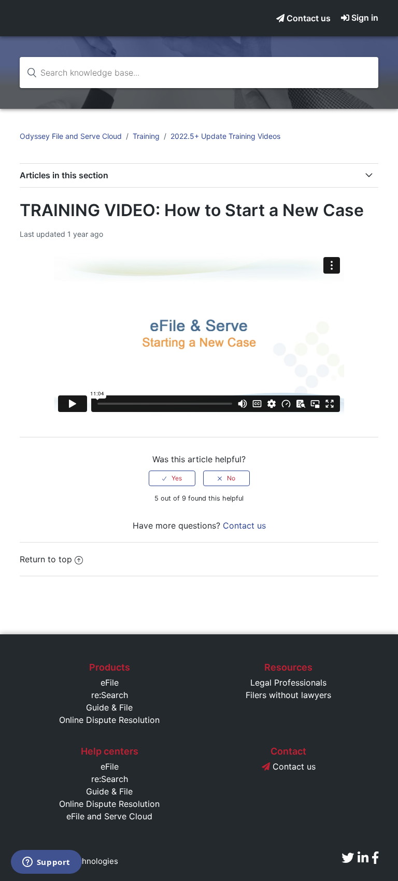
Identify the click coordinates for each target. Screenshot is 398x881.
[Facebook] (375, 857)
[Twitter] (348, 857)
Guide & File (109, 707)
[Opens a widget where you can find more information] (46, 863)
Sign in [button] (364, 17)
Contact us (308, 18)
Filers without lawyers (288, 695)
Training (146, 136)
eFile (110, 682)
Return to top (46, 559)
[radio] (172, 478)
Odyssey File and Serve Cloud (71, 136)
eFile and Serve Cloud (109, 816)
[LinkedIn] (363, 857)
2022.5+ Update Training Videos (225, 136)
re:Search (109, 695)
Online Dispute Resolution (109, 720)
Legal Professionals (288, 682)
